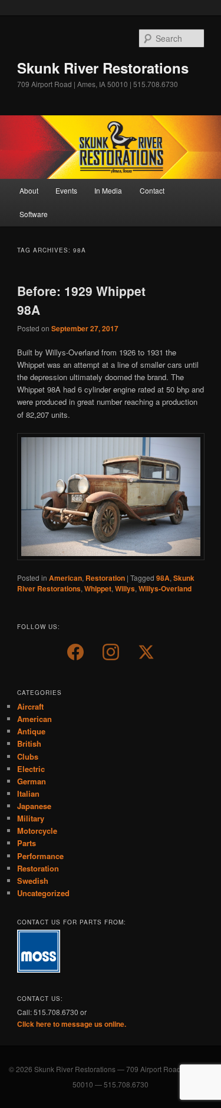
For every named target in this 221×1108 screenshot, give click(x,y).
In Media (108, 190)
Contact (152, 190)
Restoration (105, 578)
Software (33, 214)
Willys (125, 588)
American (65, 578)
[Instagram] (111, 652)
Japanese (34, 805)
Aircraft (30, 706)
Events (66, 190)
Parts (26, 843)
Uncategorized (43, 893)
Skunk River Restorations (103, 68)
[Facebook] (75, 652)
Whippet (97, 588)
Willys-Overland (165, 588)
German (31, 781)
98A (163, 578)
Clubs (27, 756)
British (29, 743)
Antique (31, 731)
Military (30, 818)
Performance (40, 855)
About (28, 190)
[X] (146, 652)
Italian (28, 793)
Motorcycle (37, 830)
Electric (31, 768)
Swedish (32, 880)
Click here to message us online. (71, 1024)
